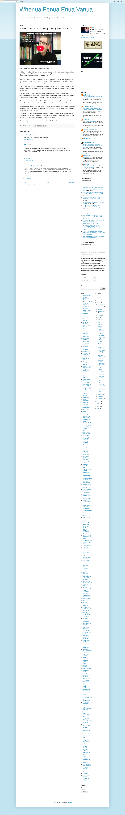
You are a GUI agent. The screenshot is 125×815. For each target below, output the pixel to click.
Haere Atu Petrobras (101, 370)
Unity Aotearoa (86, 752)
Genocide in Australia (86, 457)
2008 (98, 406)
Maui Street (86, 164)
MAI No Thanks (87, 545)
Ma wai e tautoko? (101, 344)
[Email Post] (35, 125)
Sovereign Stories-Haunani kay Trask (87, 675)
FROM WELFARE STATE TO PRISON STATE (87, 452)
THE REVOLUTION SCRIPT (86, 726)
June (99, 319)
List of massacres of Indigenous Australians (87, 542)
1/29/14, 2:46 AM (28, 175)
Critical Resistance (85, 412)
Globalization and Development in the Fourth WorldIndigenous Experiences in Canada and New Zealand (87, 477)
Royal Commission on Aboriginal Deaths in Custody (87, 660)
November (101, 307)
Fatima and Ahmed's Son (90, 129)
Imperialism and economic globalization (87, 491)
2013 (98, 298)
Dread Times (86, 119)
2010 (98, 401)
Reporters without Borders (87, 646)
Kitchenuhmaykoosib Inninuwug (87, 536)
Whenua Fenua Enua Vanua (56, 9)
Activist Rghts (86, 317)
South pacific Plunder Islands (87, 671)
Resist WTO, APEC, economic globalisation (87, 651)
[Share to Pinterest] (45, 126)
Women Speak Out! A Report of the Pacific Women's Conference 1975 (87, 768)
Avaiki (84, 374)
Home (47, 182)
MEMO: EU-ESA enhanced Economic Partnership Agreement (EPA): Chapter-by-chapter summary (94, 233)
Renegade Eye (87, 644)
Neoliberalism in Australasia (87, 595)
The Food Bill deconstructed (90, 121)
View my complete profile (87, 37)
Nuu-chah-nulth (87, 600)
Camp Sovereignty (86, 400)
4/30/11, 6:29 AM (28, 139)
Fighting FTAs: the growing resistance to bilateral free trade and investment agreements (86, 440)
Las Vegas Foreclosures (30, 135)
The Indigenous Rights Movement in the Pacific (87, 714)
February (100, 396)
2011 (98, 302)
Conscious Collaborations (86, 406)
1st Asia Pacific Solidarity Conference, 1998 (86, 298)
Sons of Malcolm (87, 668)
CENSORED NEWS (88, 106)
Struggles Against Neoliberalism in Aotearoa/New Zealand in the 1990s (87, 688)
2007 (98, 408)
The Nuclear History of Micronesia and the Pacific (87, 720)
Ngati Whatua (86, 598)
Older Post (72, 182)
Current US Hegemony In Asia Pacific (86, 416)
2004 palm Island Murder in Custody (87, 303)
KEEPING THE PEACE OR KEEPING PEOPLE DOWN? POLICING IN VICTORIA (86, 529)
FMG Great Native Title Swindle (101, 357)
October (100, 309)
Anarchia (85, 330)
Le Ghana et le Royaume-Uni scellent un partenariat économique (93, 221)
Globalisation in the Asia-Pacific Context (87, 469)
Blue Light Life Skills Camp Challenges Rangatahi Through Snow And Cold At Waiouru (93, 189)
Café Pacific (86, 95)
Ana (93, 27)
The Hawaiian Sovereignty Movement (86, 704)
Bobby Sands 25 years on (87, 380)
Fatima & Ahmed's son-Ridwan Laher (86, 432)
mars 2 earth (86, 155)
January (100, 398)
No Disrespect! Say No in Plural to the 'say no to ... (101, 377)
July (99, 317)
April (99, 324)
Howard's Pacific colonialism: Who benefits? (87, 486)
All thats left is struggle (86, 319)
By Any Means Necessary (86, 394)
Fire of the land (86, 446)
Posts (85, 277)
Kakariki (85, 521)
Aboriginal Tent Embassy (87, 314)
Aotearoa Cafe (86, 351)
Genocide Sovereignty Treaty (86, 461)
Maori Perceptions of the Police (86, 557)
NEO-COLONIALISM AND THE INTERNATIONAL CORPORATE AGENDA (87, 576)
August (100, 315)
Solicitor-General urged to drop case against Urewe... (101, 330)
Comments (86, 280)
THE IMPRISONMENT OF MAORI (87, 708)
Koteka (84, 538)
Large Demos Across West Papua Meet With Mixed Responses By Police (93, 198)
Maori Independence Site (86, 552)
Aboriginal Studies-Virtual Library (86, 310)
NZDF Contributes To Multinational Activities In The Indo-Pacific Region (92, 206)
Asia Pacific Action (86, 358)
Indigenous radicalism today (87, 501)
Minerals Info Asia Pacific (86, 561)
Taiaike (84, 694)
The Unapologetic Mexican (86, 730)
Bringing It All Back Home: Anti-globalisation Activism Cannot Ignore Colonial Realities (87, 386)
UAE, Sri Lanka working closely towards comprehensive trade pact (93, 237)
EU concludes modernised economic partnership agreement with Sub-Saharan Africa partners (93, 217)
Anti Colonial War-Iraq (86, 339)
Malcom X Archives (85, 548)
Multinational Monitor (86, 569)
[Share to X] (42, 126)
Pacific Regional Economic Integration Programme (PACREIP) (87, 626)
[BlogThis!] (40, 126)
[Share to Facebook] (44, 126)
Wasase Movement (85, 755)
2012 (98, 300)
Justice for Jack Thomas (87, 518)
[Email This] (38, 126)
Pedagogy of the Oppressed (87, 637)
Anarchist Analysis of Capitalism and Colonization (87, 334)
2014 (98, 295)
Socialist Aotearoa (85, 666)
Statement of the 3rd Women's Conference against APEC (87, 681)
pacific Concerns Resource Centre (87, 608)
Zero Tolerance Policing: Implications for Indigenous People (87, 778)
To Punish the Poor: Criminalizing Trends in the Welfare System (87, 738)
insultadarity (86, 138)
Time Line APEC (87, 734)
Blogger (70, 802)
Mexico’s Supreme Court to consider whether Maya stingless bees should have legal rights (93, 146)
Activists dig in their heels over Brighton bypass (101, 338)
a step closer (86, 157)
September (101, 311)
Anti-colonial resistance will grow (86, 343)
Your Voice (85, 773)
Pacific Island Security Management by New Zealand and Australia (87, 613)
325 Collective (86, 307)
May (99, 322)
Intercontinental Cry (88, 142)
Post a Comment (26, 178)
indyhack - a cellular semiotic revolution (87, 505)
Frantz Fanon (86, 448)
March (100, 394)
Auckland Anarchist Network (85, 363)
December (101, 304)
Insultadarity (86, 508)
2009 (98, 404)
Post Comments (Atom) (33, 185)
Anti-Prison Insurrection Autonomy (86, 348)
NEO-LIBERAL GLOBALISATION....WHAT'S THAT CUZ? (87, 583)
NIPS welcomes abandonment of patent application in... (101, 387)
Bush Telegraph (87, 392)
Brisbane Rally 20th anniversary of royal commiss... (101, 350)
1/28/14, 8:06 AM (28, 160)
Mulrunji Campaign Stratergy (85, 565)
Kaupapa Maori (87, 523)
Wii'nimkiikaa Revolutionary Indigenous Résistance (86, 760)
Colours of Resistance (85, 403)
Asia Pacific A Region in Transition (86, 355)
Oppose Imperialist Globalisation (86, 604)
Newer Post (23, 182)
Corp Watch (86, 409)
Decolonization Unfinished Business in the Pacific (87, 422)
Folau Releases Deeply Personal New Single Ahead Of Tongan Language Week (93, 193)
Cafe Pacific (86, 397)
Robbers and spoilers (86, 654)
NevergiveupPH (28, 158)
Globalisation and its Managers (87, 465)
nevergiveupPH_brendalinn (31, 166)
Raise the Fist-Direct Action (86, 641)
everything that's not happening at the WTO (87, 427)
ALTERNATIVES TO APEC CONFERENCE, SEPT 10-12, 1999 (87, 325)
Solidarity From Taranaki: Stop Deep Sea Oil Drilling (101, 364)
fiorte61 (26, 144)
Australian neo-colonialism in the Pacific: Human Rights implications (87, 369)
